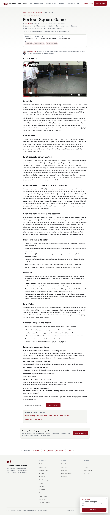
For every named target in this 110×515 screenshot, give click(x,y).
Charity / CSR (42, 499)
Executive (41, 486)
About (78, 3)
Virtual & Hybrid (43, 496)
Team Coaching (43, 480)
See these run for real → (33, 419)
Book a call (86, 473)
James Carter (28, 23)
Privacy (68, 510)
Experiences (38, 3)
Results (61, 3)
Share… (70, 450)
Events (41, 493)
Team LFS (42, 483)
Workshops (42, 476)
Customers (64, 467)
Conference (42, 489)
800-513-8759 (88, 470)
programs (32, 399)
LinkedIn (37, 450)
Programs (41, 473)
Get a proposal (100, 3)
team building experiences (75, 397)
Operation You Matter (44, 502)
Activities (39, 12)
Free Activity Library (66, 473)
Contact (86, 467)
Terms (72, 510)
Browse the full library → (62, 416)
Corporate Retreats (50, 3)
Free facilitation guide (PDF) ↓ (34, 405)
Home (30, 3)
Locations (64, 476)
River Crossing (30, 416)
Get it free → (94, 509)
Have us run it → (53, 405)
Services (41, 464)
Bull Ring (40, 416)
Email (51, 450)
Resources (70, 3)
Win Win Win (48, 416)
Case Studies (65, 464)
